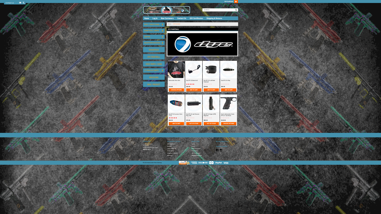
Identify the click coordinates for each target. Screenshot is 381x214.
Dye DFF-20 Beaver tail (192, 80)
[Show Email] (20, 2)
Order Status (170, 151)
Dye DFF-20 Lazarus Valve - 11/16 (176, 114)
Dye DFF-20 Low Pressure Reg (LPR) (192, 114)
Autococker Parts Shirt (174, 80)
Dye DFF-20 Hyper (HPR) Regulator (210, 114)
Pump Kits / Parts (151, 31)
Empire (147, 37)
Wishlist (169, 146)
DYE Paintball (153, 57)
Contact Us (181, 18)
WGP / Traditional (152, 24)
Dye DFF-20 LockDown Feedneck (209, 81)
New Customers (167, 18)
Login (168, 148)
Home (146, 18)
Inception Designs (152, 43)
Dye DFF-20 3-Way (225, 80)
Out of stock (193, 123)
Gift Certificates (196, 18)
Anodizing (153, 77)
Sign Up (174, 148)
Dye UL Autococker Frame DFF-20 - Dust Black (227, 114)
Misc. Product (153, 84)
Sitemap (169, 155)
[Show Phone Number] (23, 2)
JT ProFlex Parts (151, 70)
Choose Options (176, 90)
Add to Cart (194, 90)
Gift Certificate (228, 1)
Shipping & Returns (214, 18)
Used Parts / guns (154, 64)
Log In (154, 18)
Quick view (176, 77)
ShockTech (154, 50)
